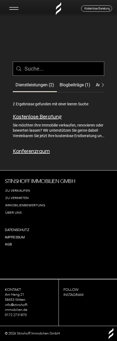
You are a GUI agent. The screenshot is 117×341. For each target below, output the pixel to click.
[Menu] (14, 8)
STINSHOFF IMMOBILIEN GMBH (40, 181)
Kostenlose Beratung (37, 116)
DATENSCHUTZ (17, 230)
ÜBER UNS (13, 212)
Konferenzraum (31, 151)
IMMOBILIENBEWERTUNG (25, 205)
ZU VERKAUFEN (17, 190)
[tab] (35, 85)
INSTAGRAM (73, 294)
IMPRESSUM (15, 237)
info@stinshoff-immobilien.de (16, 307)
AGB (8, 244)
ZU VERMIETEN (17, 198)
